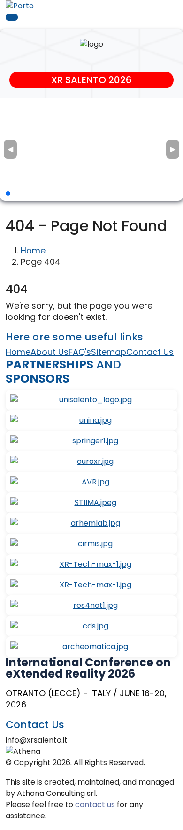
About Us (49, 352)
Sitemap (108, 352)
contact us (95, 804)
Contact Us (150, 352)
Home (33, 250)
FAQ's (80, 352)
